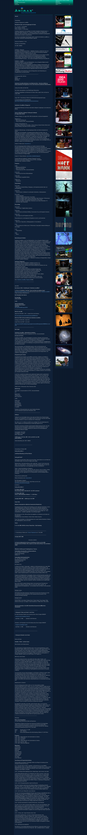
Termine (40, 0)
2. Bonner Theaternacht (31, 532)
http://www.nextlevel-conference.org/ (22, 291)
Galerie (16, 3)
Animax (16, 0)
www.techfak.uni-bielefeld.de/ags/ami (33, 156)
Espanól (67, 0)
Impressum (58, 1)
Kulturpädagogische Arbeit (20, 2)
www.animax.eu (28, 143)
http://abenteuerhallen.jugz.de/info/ (21, 307)
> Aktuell (19, 0)
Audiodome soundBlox (45, 291)
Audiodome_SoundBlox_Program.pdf (24, 279)
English (60, 0)
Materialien (58, 2)
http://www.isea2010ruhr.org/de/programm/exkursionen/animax (26, 101)
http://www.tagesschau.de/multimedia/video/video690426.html (26, 315)
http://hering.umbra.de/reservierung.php (22, 482)
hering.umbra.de (29, 477)
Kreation (16, 1)
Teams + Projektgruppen (26, 0)
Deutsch (64, 0)
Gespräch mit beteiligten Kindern (21, 624)
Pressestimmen (58, 3)
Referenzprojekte (35, 0)
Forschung (17, 4)
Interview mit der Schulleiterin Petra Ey (22, 616)
